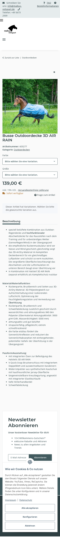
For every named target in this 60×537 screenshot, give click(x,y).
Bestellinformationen (48, 6)
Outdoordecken (22, 149)
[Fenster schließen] (54, 72)
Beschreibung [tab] (11, 221)
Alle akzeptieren (30, 508)
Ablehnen (30, 525)
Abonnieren (40, 457)
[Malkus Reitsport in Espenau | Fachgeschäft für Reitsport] (10, 29)
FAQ (49, 2)
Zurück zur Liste (12, 57)
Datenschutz (25, 500)
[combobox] (30, 161)
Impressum (10, 500)
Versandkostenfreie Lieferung (33, 190)
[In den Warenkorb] (4, 67)
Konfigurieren (30, 517)
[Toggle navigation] (1, 20)
